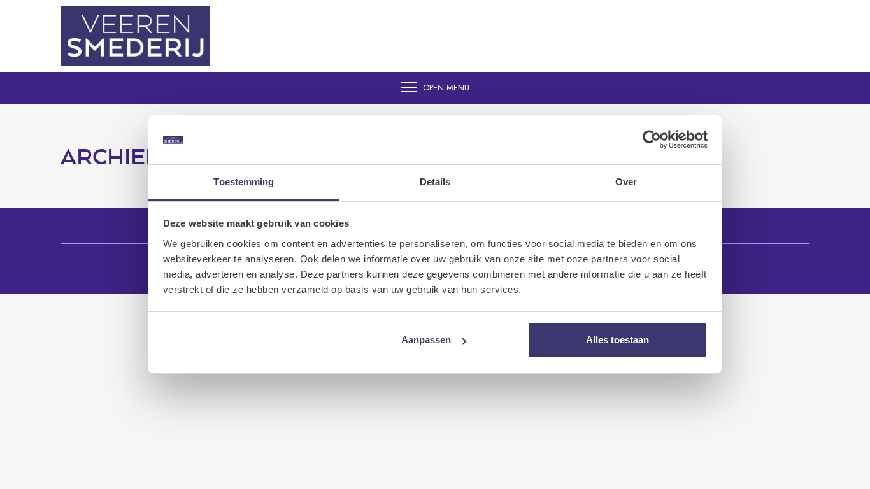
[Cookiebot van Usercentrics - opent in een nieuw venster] (652, 140)
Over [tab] (626, 181)
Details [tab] (435, 181)
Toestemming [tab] (243, 181)
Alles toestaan (617, 339)
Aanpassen (426, 339)
